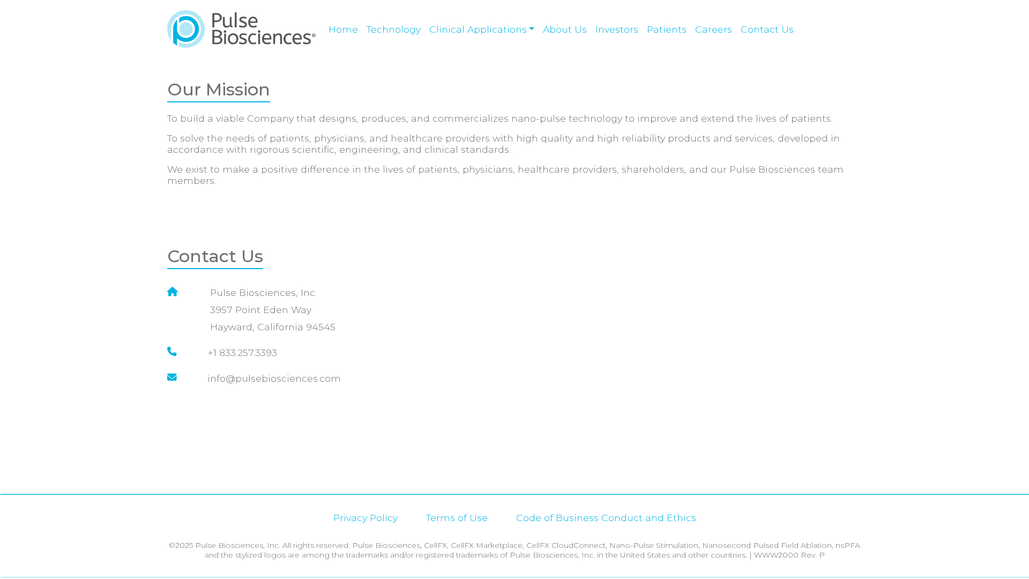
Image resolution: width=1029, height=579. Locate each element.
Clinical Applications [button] (478, 29)
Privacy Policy (365, 517)
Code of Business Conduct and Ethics (606, 517)
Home (343, 29)
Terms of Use (457, 517)
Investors (616, 29)
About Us (565, 29)
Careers (713, 29)
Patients (667, 29)
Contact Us (767, 29)
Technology (394, 29)
